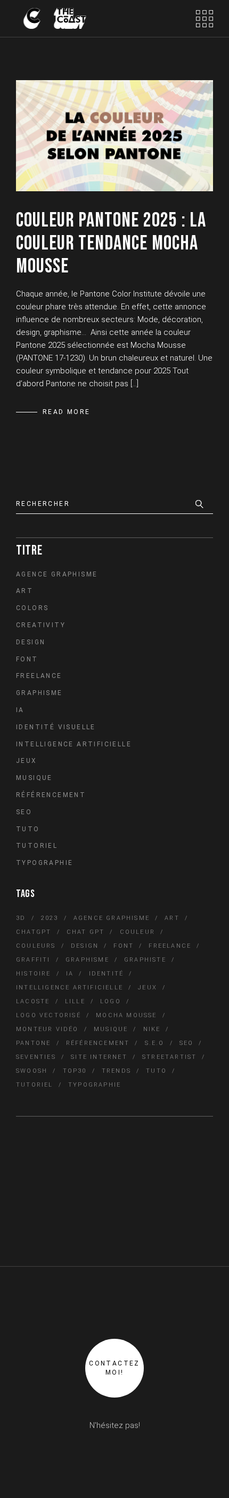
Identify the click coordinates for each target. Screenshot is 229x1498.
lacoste (33, 1001)
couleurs (36, 945)
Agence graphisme (56, 574)
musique (111, 1029)
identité (106, 973)
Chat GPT (86, 932)
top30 (75, 1070)
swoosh (31, 1070)
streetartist (169, 1057)
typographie (94, 1084)
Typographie (44, 863)
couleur (137, 932)
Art (24, 591)
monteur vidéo (47, 1029)
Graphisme (39, 693)
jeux (147, 987)
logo (110, 1001)
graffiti (33, 959)
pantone (33, 1043)
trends (116, 1070)
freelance (170, 945)
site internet (99, 1057)
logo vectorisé (48, 1015)
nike (152, 1029)
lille (75, 1001)
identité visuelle (56, 727)
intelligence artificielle (69, 987)
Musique (34, 778)
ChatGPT (33, 932)
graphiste (145, 959)
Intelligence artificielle (74, 744)
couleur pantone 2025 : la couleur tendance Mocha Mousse (111, 243)
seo (186, 1043)
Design (30, 642)
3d (21, 918)
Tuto (28, 829)
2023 (50, 918)
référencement (98, 1043)
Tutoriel (37, 845)
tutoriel (34, 1084)
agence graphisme (111, 918)
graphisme (87, 959)
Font (27, 659)
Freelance (39, 676)
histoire (33, 973)
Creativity (41, 625)
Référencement (51, 795)
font (123, 945)
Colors (32, 608)
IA (20, 710)
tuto (156, 1070)
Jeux (26, 760)
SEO (24, 812)
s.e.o (155, 1043)
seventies (36, 1057)
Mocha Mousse (126, 1015)
